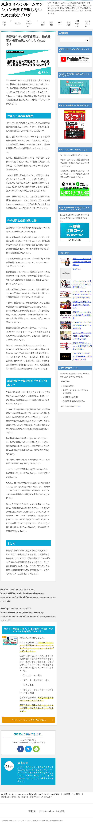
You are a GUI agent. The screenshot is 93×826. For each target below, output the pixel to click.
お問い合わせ (77, 23)
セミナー (60, 23)
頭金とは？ (77, 269)
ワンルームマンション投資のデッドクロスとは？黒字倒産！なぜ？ (82, 284)
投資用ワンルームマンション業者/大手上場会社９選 (82, 315)
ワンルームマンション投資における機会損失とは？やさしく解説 (82, 336)
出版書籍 (42, 23)
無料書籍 (51, 23)
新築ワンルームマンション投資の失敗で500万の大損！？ (82, 262)
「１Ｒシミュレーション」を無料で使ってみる (28, 720)
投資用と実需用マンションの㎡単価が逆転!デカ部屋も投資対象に (82, 346)
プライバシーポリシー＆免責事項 (51, 811)
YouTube (18, 24)
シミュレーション (28, 23)
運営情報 (32, 811)
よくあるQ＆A (87, 23)
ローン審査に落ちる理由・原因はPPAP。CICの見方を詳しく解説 (82, 356)
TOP (31, 794)
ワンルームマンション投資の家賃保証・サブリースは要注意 (82, 325)
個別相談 (68, 23)
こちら (78, 406)
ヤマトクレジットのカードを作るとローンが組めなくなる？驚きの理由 (82, 294)
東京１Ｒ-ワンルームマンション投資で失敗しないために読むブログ (22, 9)
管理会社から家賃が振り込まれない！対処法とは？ (82, 305)
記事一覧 (4, 23)
